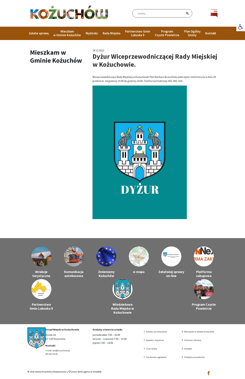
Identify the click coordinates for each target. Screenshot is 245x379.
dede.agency (84, 371)
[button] (240, 27)
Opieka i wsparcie (155, 340)
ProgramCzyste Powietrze (167, 33)
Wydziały (92, 33)
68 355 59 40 (52, 353)
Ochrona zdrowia (192, 340)
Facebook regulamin (156, 357)
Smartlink (97, 371)
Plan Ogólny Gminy (192, 33)
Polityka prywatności (194, 357)
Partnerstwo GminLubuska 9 (137, 33)
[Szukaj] (183, 14)
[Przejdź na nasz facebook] (209, 373)
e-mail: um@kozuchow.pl (58, 350)
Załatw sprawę (39, 33)
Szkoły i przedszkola (156, 331)
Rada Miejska (111, 33)
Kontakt (210, 33)
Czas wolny (151, 348)
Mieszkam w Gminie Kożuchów (67, 33)
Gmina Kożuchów (43, 371)
